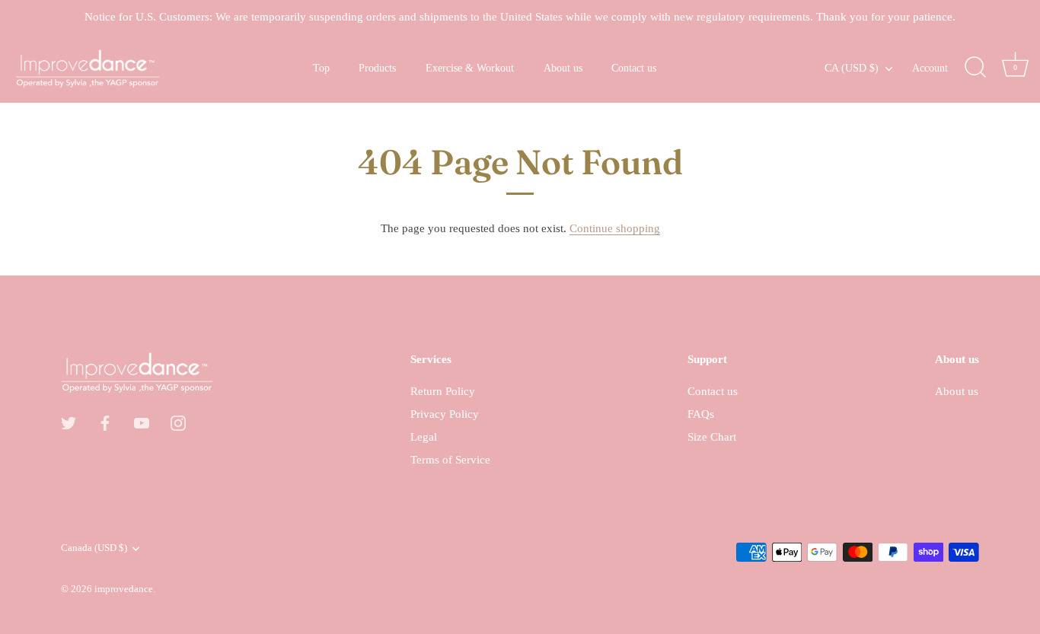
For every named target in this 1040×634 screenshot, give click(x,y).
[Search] (975, 67)
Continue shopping (614, 228)
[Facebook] (105, 422)
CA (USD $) (852, 68)
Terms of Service (450, 460)
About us (563, 68)
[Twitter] (68, 422)
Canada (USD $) (94, 548)
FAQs (700, 414)
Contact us (633, 68)
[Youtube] (141, 422)
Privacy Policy (444, 414)
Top (321, 68)
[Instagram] (178, 422)
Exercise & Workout (470, 68)
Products (377, 68)
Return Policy (442, 391)
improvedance (123, 589)
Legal (423, 437)
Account (930, 68)
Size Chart (711, 437)
